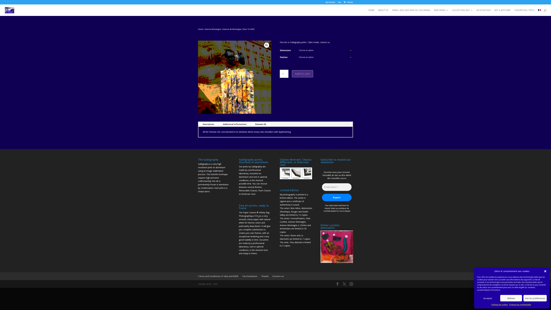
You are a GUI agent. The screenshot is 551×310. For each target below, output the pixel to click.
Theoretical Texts (524, 10)
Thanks (265, 276)
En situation (484, 10)
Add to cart (302, 74)
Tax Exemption (249, 276)
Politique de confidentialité (520, 304)
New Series (440, 10)
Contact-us (278, 276)
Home (371, 10)
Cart (339, 2)
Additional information (235, 124)
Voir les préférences (535, 298)
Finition (284, 57)
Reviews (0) (260, 124)
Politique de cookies (499, 304)
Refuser (511, 298)
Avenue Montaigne (213, 29)
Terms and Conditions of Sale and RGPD (218, 276)
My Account (330, 2)
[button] (545, 271)
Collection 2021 (461, 10)
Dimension (285, 50)
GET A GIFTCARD (502, 10)
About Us (383, 10)
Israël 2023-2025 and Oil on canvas (411, 10)
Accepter (487, 298)
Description (208, 124)
